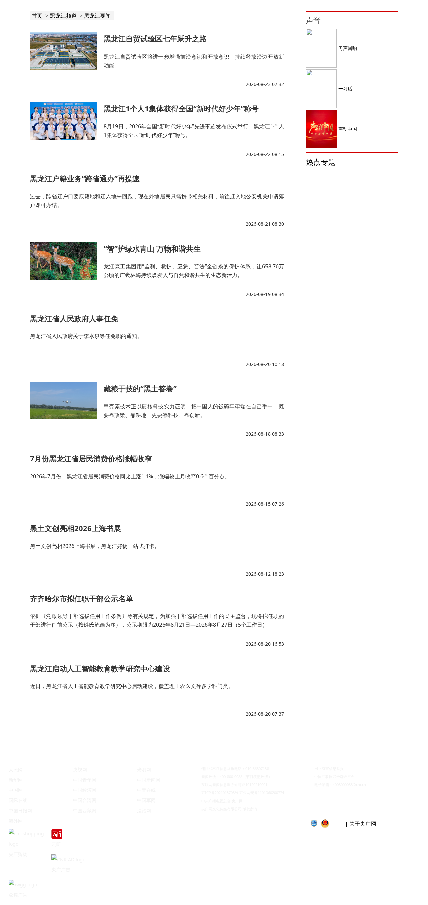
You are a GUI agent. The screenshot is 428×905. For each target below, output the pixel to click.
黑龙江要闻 (97, 15)
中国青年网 (84, 780)
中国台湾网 (84, 800)
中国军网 (146, 800)
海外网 (16, 821)
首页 (37, 15)
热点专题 (320, 162)
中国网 (16, 790)
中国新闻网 (148, 780)
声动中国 (347, 129)
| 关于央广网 (360, 823)
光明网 (144, 769)
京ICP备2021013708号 (219, 792)
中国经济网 (84, 790)
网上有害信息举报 (329, 768)
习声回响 (347, 48)
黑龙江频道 (63, 15)
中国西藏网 (84, 810)
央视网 (80, 769)
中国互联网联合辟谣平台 (334, 776)
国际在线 (18, 800)
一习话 (345, 88)
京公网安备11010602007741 (262, 792)
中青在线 (146, 790)
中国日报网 (20, 810)
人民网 (16, 769)
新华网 (16, 780)
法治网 (144, 810)
